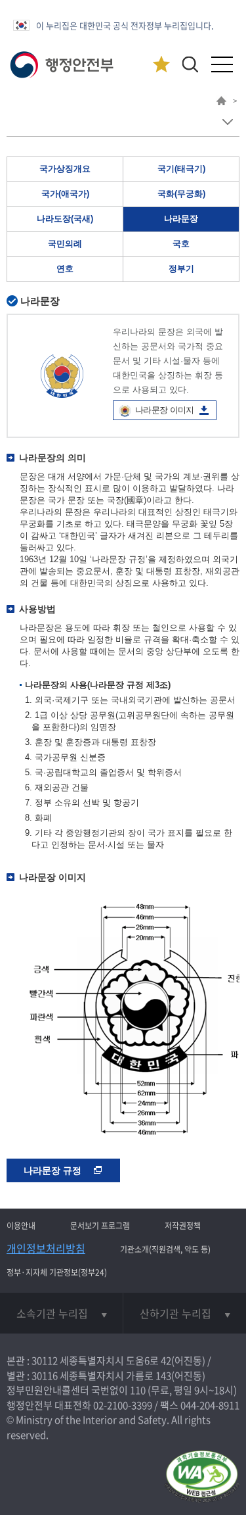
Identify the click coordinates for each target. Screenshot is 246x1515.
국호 (181, 244)
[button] (190, 64)
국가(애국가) (65, 194)
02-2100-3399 (122, 1405)
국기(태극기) (181, 169)
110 (138, 1390)
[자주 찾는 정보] (161, 65)
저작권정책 (183, 1226)
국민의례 (65, 244)
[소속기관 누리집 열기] (61, 1313)
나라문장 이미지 (164, 410)
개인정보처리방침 (46, 1248)
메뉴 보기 (227, 122)
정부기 (181, 269)
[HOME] (221, 103)
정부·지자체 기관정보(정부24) (57, 1272)
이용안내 (21, 1226)
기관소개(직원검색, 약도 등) (165, 1249)
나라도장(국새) (65, 219)
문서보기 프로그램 (100, 1226)
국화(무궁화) (181, 194)
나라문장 (181, 219)
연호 (64, 269)
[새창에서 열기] (201, 1477)
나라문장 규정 (54, 1170)
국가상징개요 (65, 169)
